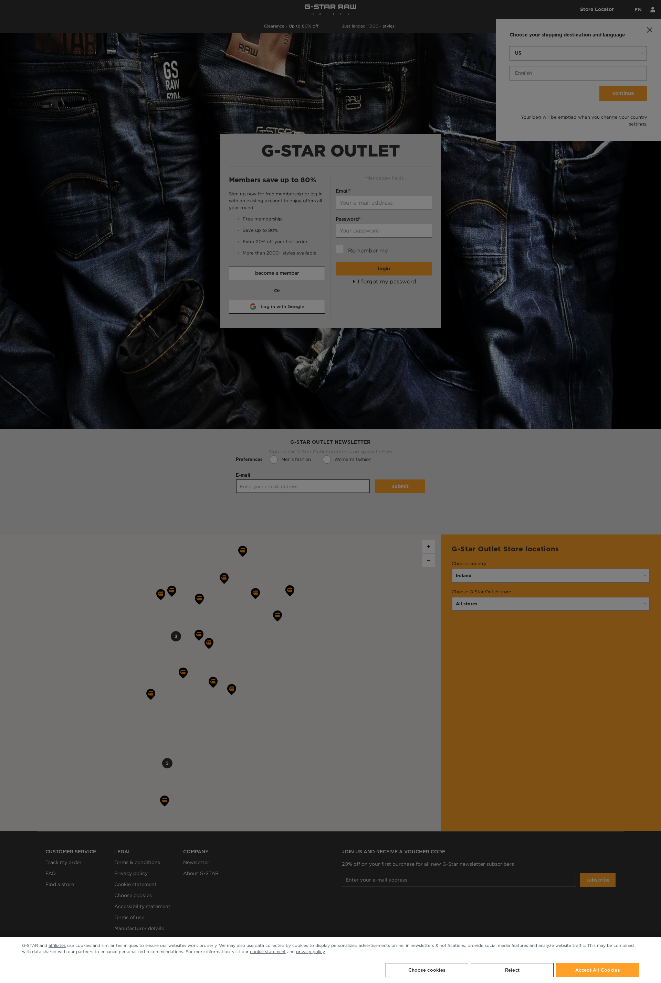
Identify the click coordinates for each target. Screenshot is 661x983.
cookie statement (268, 951)
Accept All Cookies (597, 970)
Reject (512, 970)
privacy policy (310, 951)
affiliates (57, 945)
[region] (330, 960)
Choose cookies (427, 970)
